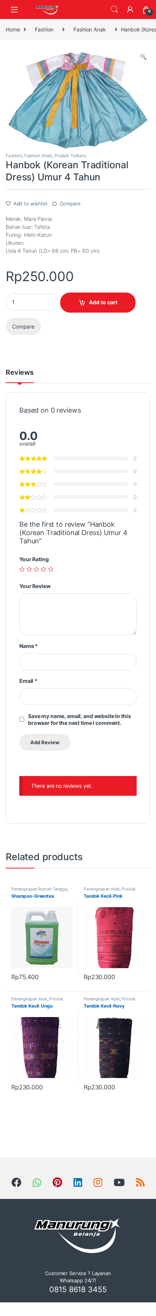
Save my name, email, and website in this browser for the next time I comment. (79, 719)
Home (13, 29)
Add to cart (103, 302)
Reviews (20, 372)
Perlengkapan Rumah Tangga (39, 889)
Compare (70, 203)
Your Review (34, 586)
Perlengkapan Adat (102, 889)
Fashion (44, 29)
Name (28, 646)
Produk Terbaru (70, 155)
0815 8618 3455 (77, 1289)
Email (28, 681)
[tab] (20, 376)
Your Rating (33, 559)
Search (114, 9)
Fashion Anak (89, 29)
